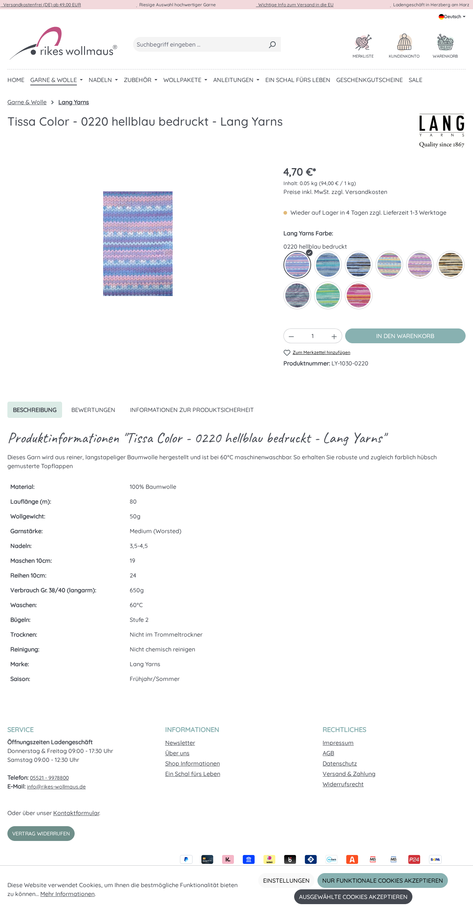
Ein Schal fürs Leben (192, 773)
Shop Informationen (192, 763)
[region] (138, 243)
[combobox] (198, 44)
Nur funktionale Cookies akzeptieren (382, 880)
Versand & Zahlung (349, 773)
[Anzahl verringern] (291, 335)
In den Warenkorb (405, 336)
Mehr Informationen (67, 893)
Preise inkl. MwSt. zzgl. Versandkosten (335, 191)
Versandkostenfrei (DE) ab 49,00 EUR (41, 4)
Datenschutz (340, 763)
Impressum (338, 742)
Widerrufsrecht (343, 784)
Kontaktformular (76, 813)
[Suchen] (272, 44)
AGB (328, 753)
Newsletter (180, 742)
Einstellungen (286, 880)
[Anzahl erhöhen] (334, 335)
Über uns (177, 753)
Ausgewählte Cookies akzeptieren (353, 896)
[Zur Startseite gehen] (62, 42)
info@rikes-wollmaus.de (56, 786)
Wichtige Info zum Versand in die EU (295, 4)
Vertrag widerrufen (41, 833)
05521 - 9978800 (49, 777)
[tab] (34, 410)
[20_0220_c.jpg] (138, 243)
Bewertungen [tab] (93, 409)
